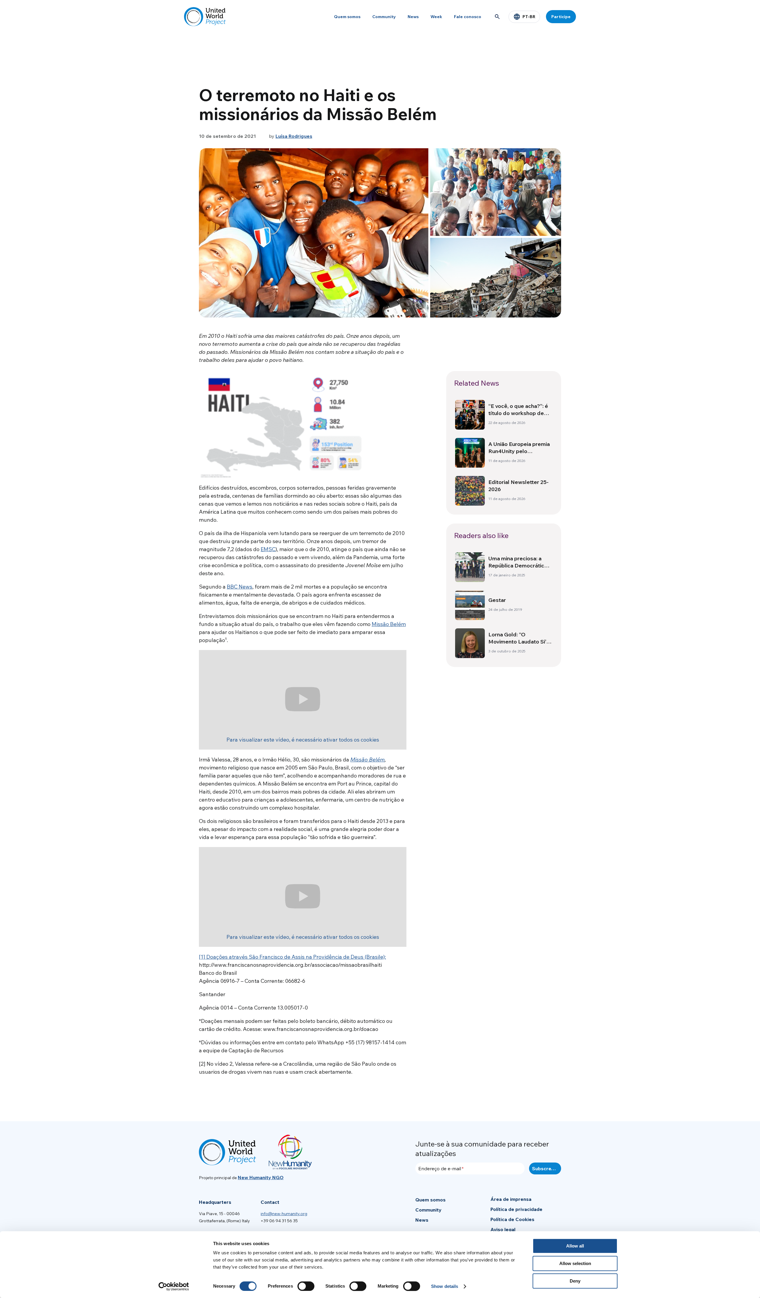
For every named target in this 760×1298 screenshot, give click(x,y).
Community (384, 16)
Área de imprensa (510, 1199)
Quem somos (347, 16)
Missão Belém (389, 624)
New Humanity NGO (261, 1177)
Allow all (575, 1245)
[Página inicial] (205, 16)
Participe (561, 16)
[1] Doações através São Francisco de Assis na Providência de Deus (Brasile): (292, 956)
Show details (444, 1286)
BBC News (239, 586)
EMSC (268, 549)
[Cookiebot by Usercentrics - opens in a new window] (174, 1286)
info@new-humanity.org (284, 1213)
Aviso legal (502, 1229)
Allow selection (575, 1263)
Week (436, 16)
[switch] (305, 1286)
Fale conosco (467, 16)
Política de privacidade (516, 1209)
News (413, 16)
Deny (575, 1280)
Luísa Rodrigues (294, 136)
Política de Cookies (512, 1219)
